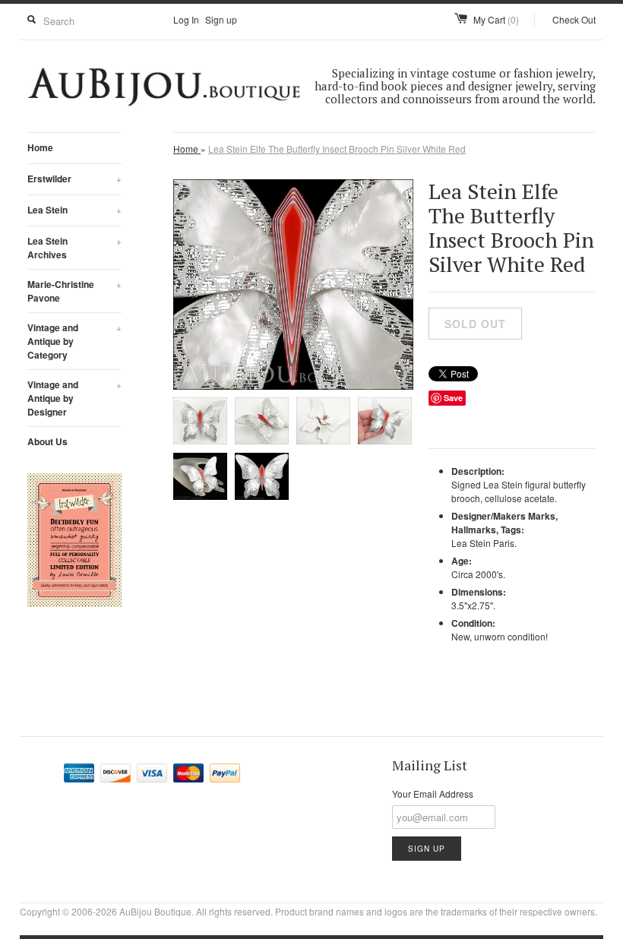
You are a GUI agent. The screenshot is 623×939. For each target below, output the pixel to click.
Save (453, 397)
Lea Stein (74, 210)
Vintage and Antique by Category (74, 341)
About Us (47, 441)
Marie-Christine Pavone (74, 291)
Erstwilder (74, 178)
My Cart (496, 19)
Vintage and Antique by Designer (74, 398)
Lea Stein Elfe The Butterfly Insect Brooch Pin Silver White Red (337, 148)
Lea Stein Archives (74, 247)
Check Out (574, 19)
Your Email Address (432, 793)
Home (40, 147)
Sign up (221, 19)
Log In (186, 19)
